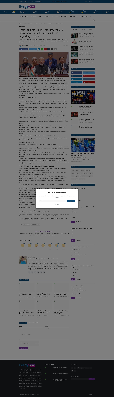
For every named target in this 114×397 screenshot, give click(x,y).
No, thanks (57, 204)
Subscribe (71, 201)
